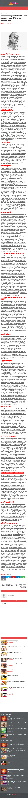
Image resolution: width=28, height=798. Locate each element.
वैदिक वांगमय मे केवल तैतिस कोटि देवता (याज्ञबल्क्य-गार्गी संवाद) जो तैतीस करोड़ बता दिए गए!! (16, 750)
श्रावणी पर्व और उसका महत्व (12, 761)
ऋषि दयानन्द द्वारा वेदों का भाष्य (13, 693)
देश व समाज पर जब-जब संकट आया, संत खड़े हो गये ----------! (16, 782)
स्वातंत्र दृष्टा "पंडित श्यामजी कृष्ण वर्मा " (14, 658)
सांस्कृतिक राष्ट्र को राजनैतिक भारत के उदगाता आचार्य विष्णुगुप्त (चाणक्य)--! (16, 594)
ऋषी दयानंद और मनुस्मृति (12, 640)
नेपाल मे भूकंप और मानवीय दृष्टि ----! (14, 787)
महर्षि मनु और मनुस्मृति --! (12, 755)
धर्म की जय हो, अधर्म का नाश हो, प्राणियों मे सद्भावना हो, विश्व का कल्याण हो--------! (15, 717)
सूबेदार (3, 23)
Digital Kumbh (18, 794)
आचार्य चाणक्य (7, 12)
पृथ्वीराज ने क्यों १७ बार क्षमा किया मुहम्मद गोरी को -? (16, 723)
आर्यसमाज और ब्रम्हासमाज (12, 675)
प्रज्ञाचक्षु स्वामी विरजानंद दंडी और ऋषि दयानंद (16, 670)
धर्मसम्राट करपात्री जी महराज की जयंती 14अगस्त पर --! (16, 735)
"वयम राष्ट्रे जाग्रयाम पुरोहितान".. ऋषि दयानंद (16, 664)
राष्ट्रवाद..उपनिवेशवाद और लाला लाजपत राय (16, 646)
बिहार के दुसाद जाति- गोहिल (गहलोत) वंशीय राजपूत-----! (16, 776)
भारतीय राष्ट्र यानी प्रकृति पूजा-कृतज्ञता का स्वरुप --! (17, 729)
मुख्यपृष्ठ (2, 12)
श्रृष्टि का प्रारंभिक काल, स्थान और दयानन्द (15, 687)
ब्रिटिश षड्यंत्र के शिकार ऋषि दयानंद (14, 652)
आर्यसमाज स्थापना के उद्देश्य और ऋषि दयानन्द (16, 681)
